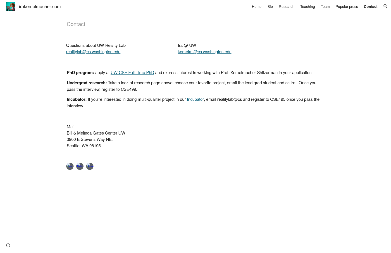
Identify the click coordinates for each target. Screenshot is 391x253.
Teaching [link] (307, 6)
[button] (385, 6)
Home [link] (257, 6)
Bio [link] (270, 6)
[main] (195, 23)
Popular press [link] (347, 6)
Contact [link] (370, 6)
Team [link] (325, 6)
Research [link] (286, 6)
